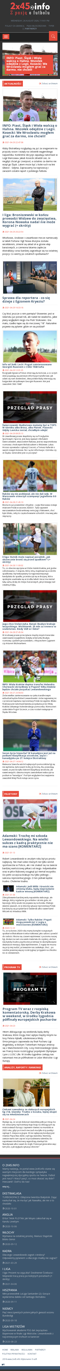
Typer (51, 26)
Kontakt (32, 1353)
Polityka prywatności (13, 1353)
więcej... (6, 1186)
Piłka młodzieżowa (36, 26)
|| (29, 28)
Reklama (15, 1349)
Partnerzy (40, 1349)
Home (5, 1349)
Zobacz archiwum (49, 83)
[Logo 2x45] (30, 8)
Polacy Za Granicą (14, 26)
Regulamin (27, 1349)
